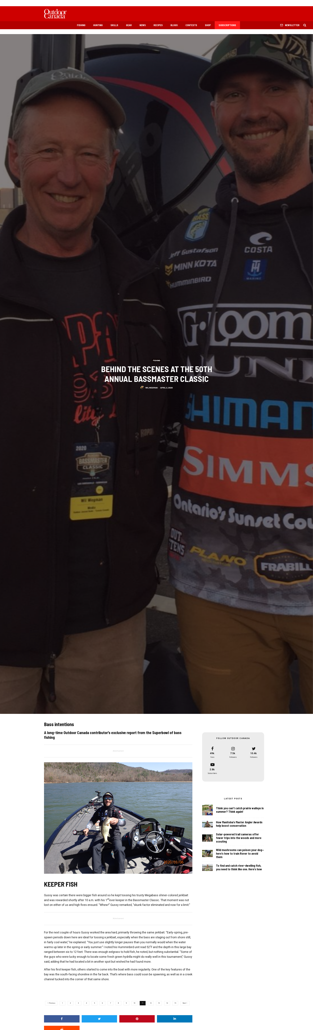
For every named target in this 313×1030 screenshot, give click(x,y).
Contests (191, 25)
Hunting (98, 25)
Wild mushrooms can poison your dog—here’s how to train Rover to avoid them (240, 853)
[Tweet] (99, 1018)
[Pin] (137, 1018)
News (143, 25)
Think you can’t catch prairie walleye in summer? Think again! (240, 810)
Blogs (174, 25)
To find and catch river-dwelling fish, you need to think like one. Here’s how (239, 867)
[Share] (62, 1018)
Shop (208, 25)
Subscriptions (227, 25)
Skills (114, 25)
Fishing (81, 25)
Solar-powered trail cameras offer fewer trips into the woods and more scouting (238, 838)
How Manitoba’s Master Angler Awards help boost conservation (239, 824)
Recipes (158, 25)
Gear (129, 25)
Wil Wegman (151, 387)
